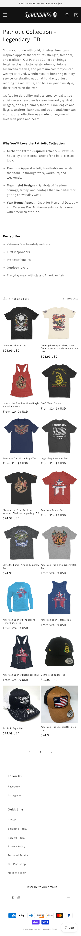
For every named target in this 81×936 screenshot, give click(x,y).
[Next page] (51, 752)
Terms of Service (18, 855)
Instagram (14, 795)
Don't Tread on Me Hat (53, 674)
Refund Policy (16, 837)
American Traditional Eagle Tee (19, 458)
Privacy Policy (16, 846)
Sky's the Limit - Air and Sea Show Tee (21, 566)
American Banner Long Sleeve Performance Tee (19, 621)
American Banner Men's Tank (56, 619)
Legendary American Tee (54, 458)
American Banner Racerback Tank (21, 674)
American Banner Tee (52, 510)
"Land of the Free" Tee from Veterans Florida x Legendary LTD (21, 512)
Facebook (14, 786)
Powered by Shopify (50, 929)
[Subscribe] (68, 897)
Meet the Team (17, 873)
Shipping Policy (17, 828)
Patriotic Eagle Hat (13, 728)
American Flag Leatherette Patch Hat (58, 728)
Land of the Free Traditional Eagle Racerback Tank (21, 405)
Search (12, 820)
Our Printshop (17, 864)
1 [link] (30, 752)
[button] (5, 15)
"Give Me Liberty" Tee (14, 345)
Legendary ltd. (35, 929)
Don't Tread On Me (51, 403)
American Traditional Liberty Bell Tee (59, 566)
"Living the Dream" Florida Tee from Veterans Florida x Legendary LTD (59, 348)
